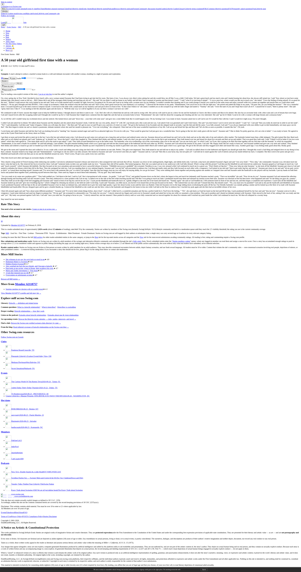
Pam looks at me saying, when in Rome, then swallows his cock (30, 268)
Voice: (22, 79)
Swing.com (25, 14)
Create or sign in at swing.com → (44, 209)
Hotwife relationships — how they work (29, 311)
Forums (147, 9)
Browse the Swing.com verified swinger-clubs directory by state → (36, 323)
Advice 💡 (10, 46)
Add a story (137, 241)
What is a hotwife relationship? (28, 307)
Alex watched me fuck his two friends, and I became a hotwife (29, 266)
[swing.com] (14, 22)
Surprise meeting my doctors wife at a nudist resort (24, 289)
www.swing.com (17, 494)
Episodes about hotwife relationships (32, 315)
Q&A (216, 9)
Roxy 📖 (9, 50)
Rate (7, 37)
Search (8, 39)
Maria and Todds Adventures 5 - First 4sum (22, 271)
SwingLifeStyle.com (46, 14)
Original (5, 83)
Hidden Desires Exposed (15, 264)
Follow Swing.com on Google (12, 337)
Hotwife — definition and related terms (23, 303)
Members (5, 432)
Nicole (4, 81)
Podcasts (120, 9)
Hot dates (5, 400)
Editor (9, 14)
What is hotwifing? (49, 307)
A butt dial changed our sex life (17, 273)
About (21, 512)
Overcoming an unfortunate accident (19, 275)
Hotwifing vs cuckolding (66, 307)
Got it (204, 569)
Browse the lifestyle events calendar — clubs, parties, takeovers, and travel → (47, 319)
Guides (169, 9)
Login (11, 7)
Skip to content (6, 2)
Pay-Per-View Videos (14, 44)
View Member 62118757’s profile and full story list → (21, 293)
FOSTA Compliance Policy (32, 516)
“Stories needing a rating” (181, 241)
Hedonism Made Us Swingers (17, 262)
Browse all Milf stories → (10, 279)
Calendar (28, 9)
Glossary (191, 9)
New (7, 33)
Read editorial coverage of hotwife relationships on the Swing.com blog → (41, 327)
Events (13, 9)
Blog (16, 512)
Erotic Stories (95, 9)
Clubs (73, 9)
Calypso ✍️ (10, 48)
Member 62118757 (18, 225)
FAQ (240, 9)
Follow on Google (8, 16)
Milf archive (38, 237)
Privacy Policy (16, 516)
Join (24, 22)
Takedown (10, 512)
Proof (13, 83)
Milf (19, 27)
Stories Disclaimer (50, 516)
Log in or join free (45, 94)
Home (3, 27)
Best (7, 35)
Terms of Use (6, 516)
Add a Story (10, 42)
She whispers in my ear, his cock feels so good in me (25, 259)
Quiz (259, 9)
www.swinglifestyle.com (23, 496)
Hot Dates (50, 9)
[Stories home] (2, 78)
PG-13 (19, 83)
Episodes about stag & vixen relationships (63, 315)
